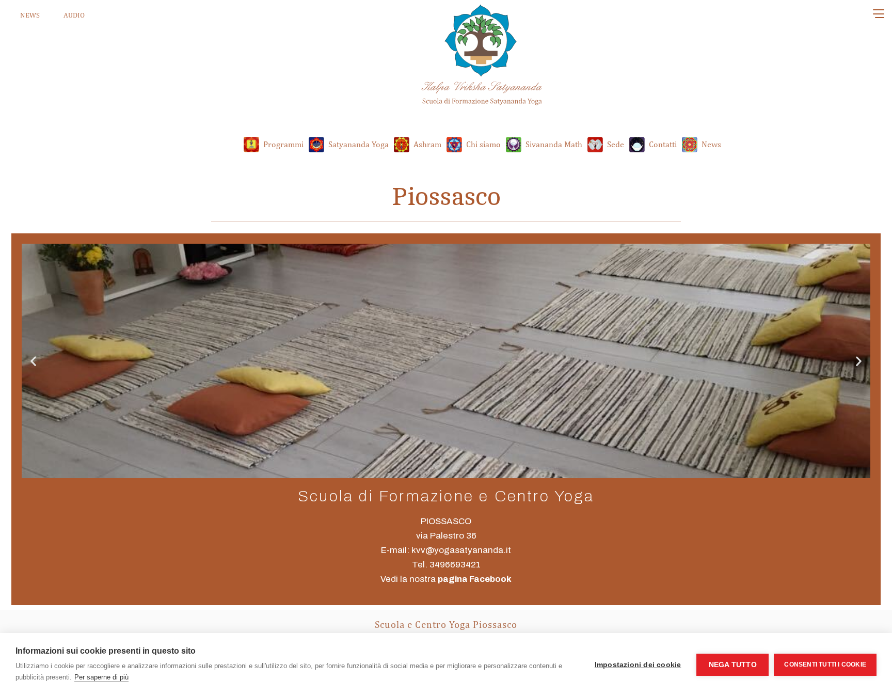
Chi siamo (483, 144)
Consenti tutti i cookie (825, 664)
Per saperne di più (101, 677)
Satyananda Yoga (358, 144)
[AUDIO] (53, 15)
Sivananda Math (553, 144)
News (711, 144)
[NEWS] (8, 15)
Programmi (283, 144)
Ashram (427, 144)
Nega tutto (733, 665)
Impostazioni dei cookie (638, 665)
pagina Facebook (475, 579)
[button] (33, 361)
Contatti (663, 144)
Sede (615, 144)
